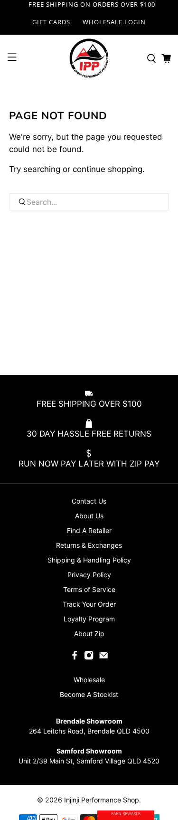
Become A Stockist (89, 694)
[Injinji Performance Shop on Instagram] (89, 658)
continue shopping (107, 169)
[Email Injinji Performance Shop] (103, 658)
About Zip (89, 633)
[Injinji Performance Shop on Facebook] (74, 658)
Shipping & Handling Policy (89, 560)
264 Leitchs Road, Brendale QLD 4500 (89, 731)
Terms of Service (89, 589)
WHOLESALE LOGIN (114, 22)
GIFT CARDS (51, 22)
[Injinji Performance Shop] (89, 58)
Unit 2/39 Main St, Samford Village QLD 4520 (89, 761)
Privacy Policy (89, 575)
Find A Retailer (89, 530)
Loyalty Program (89, 619)
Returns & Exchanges (89, 545)
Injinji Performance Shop (101, 800)
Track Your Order (89, 604)
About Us (89, 516)
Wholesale (89, 680)
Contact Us (89, 501)
